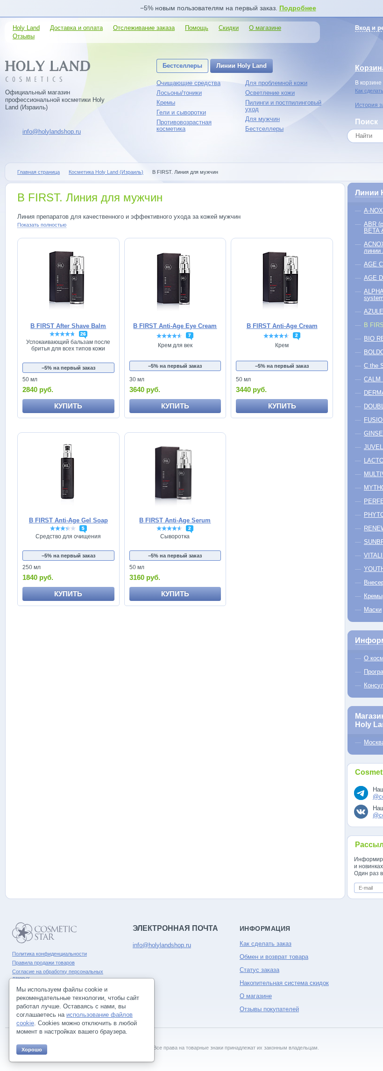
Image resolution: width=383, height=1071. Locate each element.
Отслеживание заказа (144, 27)
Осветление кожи (270, 92)
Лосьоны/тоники (179, 92)
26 (83, 333)
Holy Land (26, 27)
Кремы (165, 102)
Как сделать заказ (265, 943)
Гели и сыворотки (181, 112)
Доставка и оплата (76, 27)
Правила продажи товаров (43, 962)
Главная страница (38, 172)
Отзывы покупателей (269, 1009)
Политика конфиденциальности (49, 954)
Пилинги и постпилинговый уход (283, 106)
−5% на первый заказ (68, 368)
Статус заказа (259, 969)
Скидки (229, 27)
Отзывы (24, 36)
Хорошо (31, 1049)
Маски (373, 609)
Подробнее (297, 8)
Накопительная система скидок (284, 982)
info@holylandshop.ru (51, 131)
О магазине (265, 27)
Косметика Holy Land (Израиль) (106, 172)
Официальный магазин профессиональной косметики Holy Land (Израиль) (55, 100)
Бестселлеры (182, 65)
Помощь (196, 27)
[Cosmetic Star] (44, 932)
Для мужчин (262, 118)
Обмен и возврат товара (274, 956)
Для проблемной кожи (276, 82)
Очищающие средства (188, 82)
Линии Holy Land (241, 65)
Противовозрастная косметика (184, 125)
